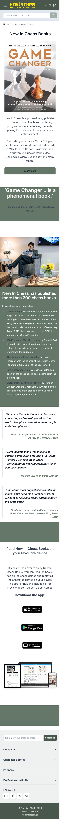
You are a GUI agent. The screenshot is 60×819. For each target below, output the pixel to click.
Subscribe (50, 738)
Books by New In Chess (22, 24)
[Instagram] (26, 796)
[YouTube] (6, 796)
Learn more (30, 170)
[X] (19, 796)
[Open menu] (5, 5)
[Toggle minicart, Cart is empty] (54, 5)
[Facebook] (13, 796)
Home (6, 24)
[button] (30, 749)
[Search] (53, 15)
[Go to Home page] (26, 5)
